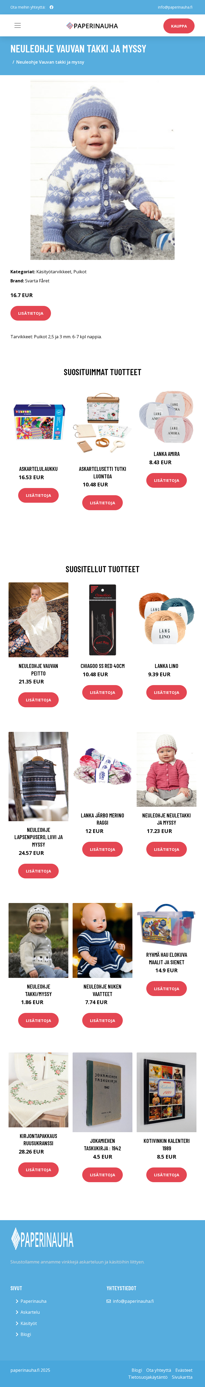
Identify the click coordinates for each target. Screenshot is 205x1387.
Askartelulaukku (38, 468)
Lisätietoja (30, 313)
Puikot (79, 272)
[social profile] (52, 7)
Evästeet (183, 1370)
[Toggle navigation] (17, 25)
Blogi (26, 1334)
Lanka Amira (167, 453)
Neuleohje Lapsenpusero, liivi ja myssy (38, 837)
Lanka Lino (166, 665)
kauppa (179, 26)
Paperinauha (33, 1301)
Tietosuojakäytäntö (148, 1377)
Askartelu (30, 1312)
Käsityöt (29, 1323)
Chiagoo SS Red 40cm (103, 665)
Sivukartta (182, 1377)
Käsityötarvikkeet (53, 272)
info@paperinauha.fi (175, 7)
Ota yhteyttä (158, 1370)
